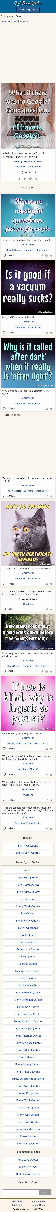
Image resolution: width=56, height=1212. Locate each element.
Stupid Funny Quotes (28, 892)
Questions (20, 167)
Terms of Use (17, 1201)
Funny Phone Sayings (28, 1072)
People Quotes (14, 250)
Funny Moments (27, 1057)
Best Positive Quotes (28, 1174)
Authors (12, 21)
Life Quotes (28, 913)
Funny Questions (28, 845)
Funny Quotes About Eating (28, 1079)
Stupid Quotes (34, 823)
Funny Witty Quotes (28, 921)
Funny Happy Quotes (28, 1028)
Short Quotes (34, 167)
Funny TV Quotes (28, 1093)
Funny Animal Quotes (28, 992)
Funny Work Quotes (28, 906)
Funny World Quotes (28, 1129)
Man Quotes (14, 666)
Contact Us (17, 1205)
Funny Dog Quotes (28, 1007)
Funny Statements (28, 942)
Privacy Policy (39, 1201)
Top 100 (34, 769)
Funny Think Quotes (28, 1100)
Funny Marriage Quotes (28, 1043)
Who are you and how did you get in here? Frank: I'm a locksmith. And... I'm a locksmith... (27, 592)
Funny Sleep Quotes (28, 1086)
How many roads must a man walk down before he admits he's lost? (27, 654)
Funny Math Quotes (28, 1050)
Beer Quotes (28, 956)
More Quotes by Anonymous (28, 161)
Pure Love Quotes (28, 1160)
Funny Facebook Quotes (28, 1021)
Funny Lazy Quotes (28, 949)
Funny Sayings (28, 899)
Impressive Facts (28, 1167)
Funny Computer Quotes (28, 1000)
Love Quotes (14, 743)
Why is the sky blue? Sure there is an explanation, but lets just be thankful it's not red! (26, 757)
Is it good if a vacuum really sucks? (19, 317)
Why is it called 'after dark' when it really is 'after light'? (26, 392)
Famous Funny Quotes (28, 971)
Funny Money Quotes (28, 1064)
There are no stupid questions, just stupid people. (27, 240)
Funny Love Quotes (28, 885)
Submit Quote (38, 1205)
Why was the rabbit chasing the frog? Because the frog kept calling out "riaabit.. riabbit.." (27, 783)
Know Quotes (14, 491)
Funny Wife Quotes (28, 1115)
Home (3, 21)
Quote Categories (27, 10)
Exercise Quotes (28, 964)
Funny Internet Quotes (28, 1036)
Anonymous (23, 21)
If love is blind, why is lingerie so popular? (23, 733)
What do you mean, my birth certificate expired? (26, 568)
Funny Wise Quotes (28, 1122)
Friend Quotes (28, 978)
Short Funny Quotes (28, 853)
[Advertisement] (28, 51)
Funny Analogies (28, 985)
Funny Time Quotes (28, 1107)
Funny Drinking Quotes (28, 1014)
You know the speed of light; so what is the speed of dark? (27, 479)
